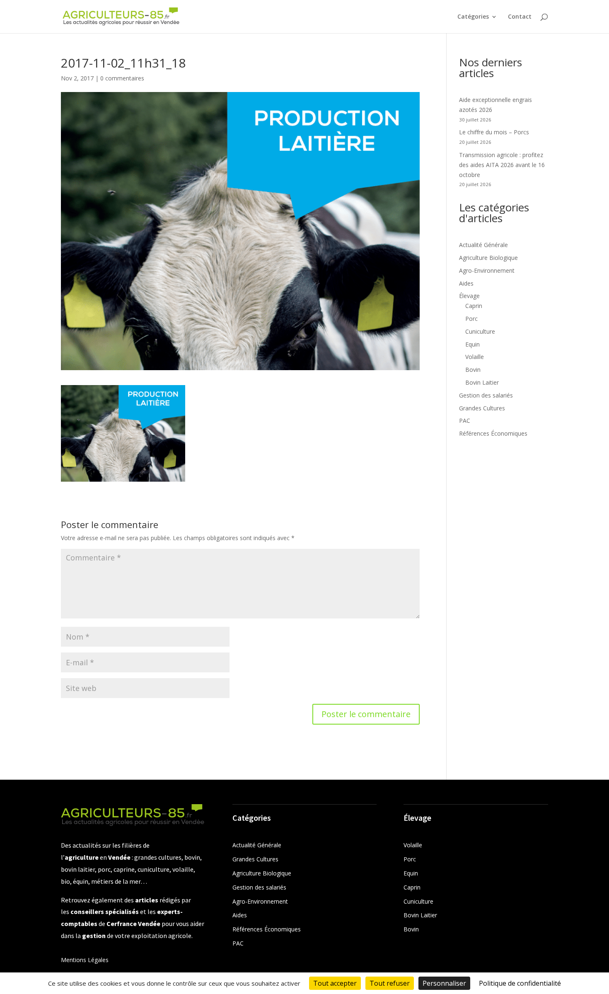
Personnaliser (444, 983)
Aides (466, 283)
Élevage (469, 296)
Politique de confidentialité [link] (520, 983)
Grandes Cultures (482, 408)
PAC (464, 420)
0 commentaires (122, 78)
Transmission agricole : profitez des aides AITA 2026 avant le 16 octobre (502, 165)
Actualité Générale (483, 245)
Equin (472, 344)
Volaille (474, 357)
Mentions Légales (85, 960)
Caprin (473, 306)
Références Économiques (493, 433)
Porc (471, 318)
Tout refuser (390, 983)
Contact (520, 17)
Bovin (473, 369)
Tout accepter (335, 983)
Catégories (473, 17)
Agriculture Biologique (488, 258)
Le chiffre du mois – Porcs (494, 132)
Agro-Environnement (487, 270)
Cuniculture (480, 331)
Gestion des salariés (486, 395)
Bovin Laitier (482, 382)
